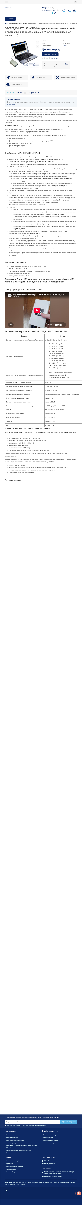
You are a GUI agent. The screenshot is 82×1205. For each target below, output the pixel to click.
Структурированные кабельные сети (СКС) (19, 1150)
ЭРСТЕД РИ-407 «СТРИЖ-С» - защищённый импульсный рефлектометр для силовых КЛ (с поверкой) (39, 550)
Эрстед (65, 45)
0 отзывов (54, 58)
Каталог (8, 1157)
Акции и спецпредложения (51, 1143)
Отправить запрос (49, 10)
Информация (34, 93)
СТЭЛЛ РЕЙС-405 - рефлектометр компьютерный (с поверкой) (27, 508)
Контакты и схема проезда (51, 1135)
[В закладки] (37, 42)
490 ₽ (66, 64)
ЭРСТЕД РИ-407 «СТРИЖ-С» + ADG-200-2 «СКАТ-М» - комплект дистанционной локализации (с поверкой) (40, 633)
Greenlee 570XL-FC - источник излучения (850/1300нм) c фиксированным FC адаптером (35, 930)
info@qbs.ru (11, 104)
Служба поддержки (50, 1131)
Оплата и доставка (12, 1137)
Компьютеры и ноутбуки (13, 1161)
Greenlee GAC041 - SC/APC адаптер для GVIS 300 (22, 1013)
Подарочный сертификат (50, 1140)
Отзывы (21, 93)
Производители (48, 1137)
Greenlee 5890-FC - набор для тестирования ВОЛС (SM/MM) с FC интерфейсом (32, 888)
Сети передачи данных (13, 1143)
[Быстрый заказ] (23, 519)
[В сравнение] (37, 46)
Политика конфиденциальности (15, 1140)
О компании (10, 1135)
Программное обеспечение (14, 1166)
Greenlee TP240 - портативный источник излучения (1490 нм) (26, 971)
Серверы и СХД (11, 1169)
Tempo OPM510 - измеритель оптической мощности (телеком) (26, 805)
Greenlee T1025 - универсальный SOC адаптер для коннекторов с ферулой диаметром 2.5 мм (37, 1054)
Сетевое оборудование (13, 1172)
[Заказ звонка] (79, 1193)
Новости (8, 1153)
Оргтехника (9, 1163)
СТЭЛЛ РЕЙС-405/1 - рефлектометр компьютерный (23, 591)
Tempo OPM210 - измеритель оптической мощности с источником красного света (33, 846)
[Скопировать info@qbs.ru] (53, 8)
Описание (10, 93)
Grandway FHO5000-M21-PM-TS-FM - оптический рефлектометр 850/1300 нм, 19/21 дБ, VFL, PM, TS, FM (40, 1096)
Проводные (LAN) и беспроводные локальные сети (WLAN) (21, 1146)
